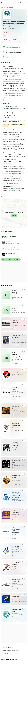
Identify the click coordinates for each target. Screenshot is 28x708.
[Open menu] (25, 2)
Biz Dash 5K (17, 190)
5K (4, 35)
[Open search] (21, 2)
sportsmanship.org (13, 183)
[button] (22, 289)
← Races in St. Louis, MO (7, 7)
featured (5, 650)
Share (7, 39)
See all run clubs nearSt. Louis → (10, 259)
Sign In (14, 215)
